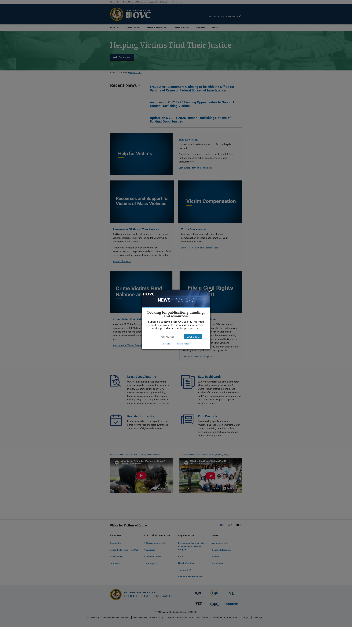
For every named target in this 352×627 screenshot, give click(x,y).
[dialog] (176, 319)
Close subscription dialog (210, 291)
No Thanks (166, 344)
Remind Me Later (183, 344)
